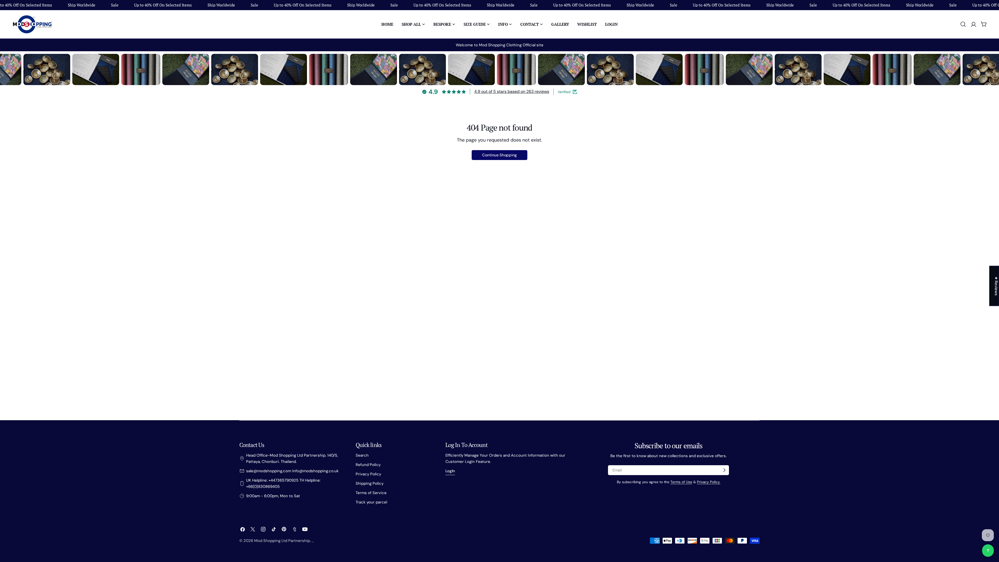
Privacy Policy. (708, 482)
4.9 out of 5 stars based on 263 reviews (511, 91)
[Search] (963, 24)
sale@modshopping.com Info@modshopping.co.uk (292, 471)
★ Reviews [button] (996, 285)
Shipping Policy (369, 483)
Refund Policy (368, 464)
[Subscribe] (724, 470)
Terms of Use (681, 482)
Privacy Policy (368, 474)
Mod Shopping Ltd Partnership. (282, 540)
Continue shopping (499, 155)
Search (362, 455)
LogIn (450, 471)
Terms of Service (371, 492)
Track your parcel (371, 502)
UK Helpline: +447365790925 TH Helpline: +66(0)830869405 (283, 483)
